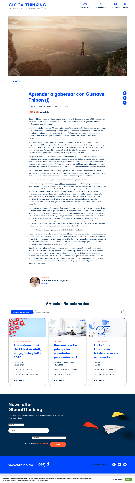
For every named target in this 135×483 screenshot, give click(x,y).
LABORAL (57, 341)
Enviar (57, 444)
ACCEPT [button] (128, 479)
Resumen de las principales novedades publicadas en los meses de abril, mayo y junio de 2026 (67, 357)
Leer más (18, 380)
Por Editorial (18, 363)
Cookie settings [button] (117, 479)
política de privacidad (42, 443)
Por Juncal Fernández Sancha (64, 363)
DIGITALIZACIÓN (100, 341)
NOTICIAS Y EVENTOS (22, 341)
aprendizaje (44, 112)
